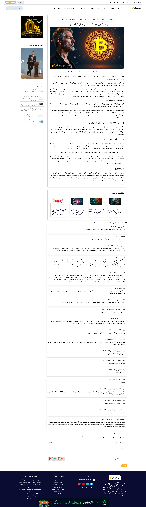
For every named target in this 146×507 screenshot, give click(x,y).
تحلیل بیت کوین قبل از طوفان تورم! (30, 494)
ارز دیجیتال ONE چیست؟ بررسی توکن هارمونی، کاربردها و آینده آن (29, 121)
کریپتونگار (108, 19)
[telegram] (87, 484)
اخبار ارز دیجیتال (100, 19)
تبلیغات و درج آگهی (137, 2)
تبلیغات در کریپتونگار (87, 487)
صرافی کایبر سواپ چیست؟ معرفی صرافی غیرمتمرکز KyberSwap (30, 91)
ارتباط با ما (116, 2)
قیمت (80, 8)
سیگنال (86, 8)
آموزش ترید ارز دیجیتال (58, 484)
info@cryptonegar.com (85, 480)
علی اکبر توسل (57, 494)
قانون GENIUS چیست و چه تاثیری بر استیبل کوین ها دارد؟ (29, 104)
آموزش (20, 2)
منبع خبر (121, 184)
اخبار (99, 8)
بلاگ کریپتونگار (125, 2)
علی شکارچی (102, 72)
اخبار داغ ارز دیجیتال (91, 19)
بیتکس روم (57, 8)
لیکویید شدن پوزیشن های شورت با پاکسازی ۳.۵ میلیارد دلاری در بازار (30, 98)
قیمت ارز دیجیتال (57, 491)
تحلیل (92, 8)
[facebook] (91, 484)
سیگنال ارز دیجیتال (58, 487)
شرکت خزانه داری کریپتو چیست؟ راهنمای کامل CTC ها (29, 116)
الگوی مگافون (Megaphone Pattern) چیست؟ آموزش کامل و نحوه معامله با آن (29, 110)
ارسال (124, 466)
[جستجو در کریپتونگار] (20, 8)
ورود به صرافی (9, 2)
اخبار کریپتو (110, 83)
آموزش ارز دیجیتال (109, 8)
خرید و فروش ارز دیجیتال (68, 8)
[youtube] (83, 484)
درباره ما (109, 2)
